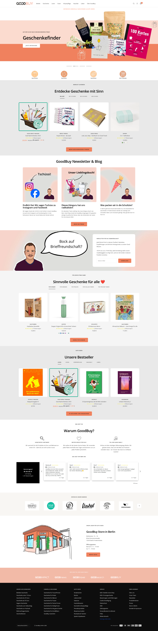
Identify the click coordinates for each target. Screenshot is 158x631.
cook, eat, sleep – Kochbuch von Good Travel (94, 135)
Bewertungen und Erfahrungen (108, 598)
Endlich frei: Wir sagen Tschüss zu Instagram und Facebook (39, 206)
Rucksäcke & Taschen (80, 614)
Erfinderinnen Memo (94, 326)
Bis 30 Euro (83, 96)
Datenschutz (103, 603)
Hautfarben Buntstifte (33, 326)
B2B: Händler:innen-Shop (107, 592)
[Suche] (133, 3)
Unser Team (132, 595)
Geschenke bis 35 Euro (22, 598)
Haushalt (75, 3)
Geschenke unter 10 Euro (23, 595)
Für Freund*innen (103, 287)
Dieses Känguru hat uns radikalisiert (73, 206)
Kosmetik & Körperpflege (81, 606)
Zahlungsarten (104, 608)
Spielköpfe (94, 324)
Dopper (64, 324)
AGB (101, 606)
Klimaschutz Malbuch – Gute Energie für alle (124, 326)
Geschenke (46, 3)
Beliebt (38, 3)
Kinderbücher (78, 592)
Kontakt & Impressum (135, 608)
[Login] (137, 3)
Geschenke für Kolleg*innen (52, 606)
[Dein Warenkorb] (141, 3)
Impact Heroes (64, 133)
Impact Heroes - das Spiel (64, 135)
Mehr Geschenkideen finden (79, 149)
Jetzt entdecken (31, 45)
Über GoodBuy (91, 3)
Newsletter (132, 598)
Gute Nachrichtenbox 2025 (33, 135)
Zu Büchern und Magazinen (79, 413)
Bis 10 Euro (72, 96)
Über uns (131, 592)
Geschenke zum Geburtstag (24, 606)
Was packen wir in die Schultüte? (116, 205)
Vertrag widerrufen (105, 619)
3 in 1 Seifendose (125, 135)
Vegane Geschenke (21, 603)
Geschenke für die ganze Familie (53, 608)
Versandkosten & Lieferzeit (107, 611)
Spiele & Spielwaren (79, 616)
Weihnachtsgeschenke (22, 611)
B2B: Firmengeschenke (106, 595)
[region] (91, 471)
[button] (33, 138)
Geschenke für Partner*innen (52, 603)
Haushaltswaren (78, 603)
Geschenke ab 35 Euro (22, 600)
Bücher (76, 595)
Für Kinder (52, 287)
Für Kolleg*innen (88, 287)
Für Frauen (75, 287)
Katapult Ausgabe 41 (33, 401)
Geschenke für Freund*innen (52, 592)
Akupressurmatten (79, 611)
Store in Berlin (133, 606)
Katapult (94, 399)
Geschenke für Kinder (50, 595)
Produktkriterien (133, 600)
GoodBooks (125, 399)
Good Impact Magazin (33, 133)
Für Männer (63, 287)
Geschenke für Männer (50, 598)
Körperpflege (67, 3)
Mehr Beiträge (79, 224)
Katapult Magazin (33, 399)
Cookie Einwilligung (105, 600)
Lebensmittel (77, 598)
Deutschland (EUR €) (22, 625)
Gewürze (76, 600)
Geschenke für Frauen (50, 600)
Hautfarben (33, 324)
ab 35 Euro (95, 96)
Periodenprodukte (79, 608)
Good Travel (94, 133)
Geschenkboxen (21, 614)
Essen (59, 3)
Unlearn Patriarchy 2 (125, 401)
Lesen (53, 3)
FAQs (101, 614)
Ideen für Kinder (79, 340)
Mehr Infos (93, 554)
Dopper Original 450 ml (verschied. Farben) (63, 326)
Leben (82, 3)
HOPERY (125, 133)
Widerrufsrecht (104, 616)
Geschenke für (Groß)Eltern (51, 611)
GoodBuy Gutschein (49, 614)
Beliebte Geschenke (22, 592)
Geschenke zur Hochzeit (23, 608)
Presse (131, 603)
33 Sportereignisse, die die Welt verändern (94, 401)
